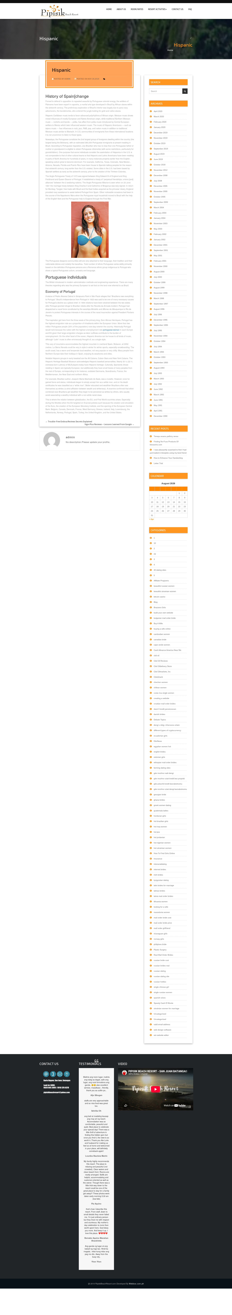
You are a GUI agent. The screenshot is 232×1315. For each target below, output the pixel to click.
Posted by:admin (62, 79)
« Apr (151, 519)
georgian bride (160, 794)
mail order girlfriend (162, 928)
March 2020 (159, 116)
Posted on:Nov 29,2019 (88, 79)
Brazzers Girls (160, 607)
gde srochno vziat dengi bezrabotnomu (170, 789)
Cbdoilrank (158, 677)
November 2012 (160, 170)
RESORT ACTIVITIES (156, 9)
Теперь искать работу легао (166, 436)
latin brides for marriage (164, 885)
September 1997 (161, 304)
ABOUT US (121, 9)
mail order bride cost (162, 918)
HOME (109, 9)
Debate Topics (160, 720)
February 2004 (160, 213)
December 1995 (160, 320)
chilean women (160, 687)
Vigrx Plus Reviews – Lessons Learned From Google (109, 424)
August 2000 (159, 272)
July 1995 (158, 330)
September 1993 (161, 362)
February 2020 (160, 122)
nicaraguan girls (160, 933)
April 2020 (158, 111)
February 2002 (160, 234)
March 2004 (159, 207)
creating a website (161, 698)
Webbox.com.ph (136, 1283)
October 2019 (159, 143)
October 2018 (159, 165)
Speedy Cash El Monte (163, 1003)
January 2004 (159, 218)
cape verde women (162, 645)
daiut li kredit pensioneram (165, 709)
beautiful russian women (164, 586)
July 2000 (158, 277)
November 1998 (160, 293)
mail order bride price (163, 923)
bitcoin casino (159, 597)
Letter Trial (158, 463)
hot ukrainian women (162, 848)
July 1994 (158, 346)
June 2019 (158, 159)
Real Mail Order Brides (163, 955)
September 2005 (161, 202)
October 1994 (159, 341)
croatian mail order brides (164, 704)
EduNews (158, 741)
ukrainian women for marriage (166, 1008)
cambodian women (162, 634)
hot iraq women (160, 827)
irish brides (158, 875)
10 (155, 543)
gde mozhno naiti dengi (164, 773)
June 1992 (158, 389)
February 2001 (160, 261)
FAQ (190, 9)
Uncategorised (160, 1014)
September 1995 (161, 325)
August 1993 (159, 368)
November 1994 (160, 336)
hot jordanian (159, 837)
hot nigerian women (162, 843)
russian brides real (161, 966)
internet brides (160, 869)
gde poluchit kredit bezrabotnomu (168, 784)
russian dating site (161, 976)
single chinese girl (161, 987)
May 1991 (158, 405)
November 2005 (160, 191)
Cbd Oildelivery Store (163, 666)
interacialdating (160, 864)
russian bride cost (161, 960)
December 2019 (160, 133)
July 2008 (158, 181)
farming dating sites (162, 768)
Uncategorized (160, 1019)
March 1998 (159, 298)
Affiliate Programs (161, 581)
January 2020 (159, 127)
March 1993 (159, 379)
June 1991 (158, 400)
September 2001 (161, 250)
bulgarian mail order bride (165, 618)
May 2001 (158, 255)
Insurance (158, 859)
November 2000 (160, 266)
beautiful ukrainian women (165, 591)
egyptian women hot (162, 746)
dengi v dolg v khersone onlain (167, 725)
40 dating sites (160, 570)
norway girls (159, 939)
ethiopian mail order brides (165, 762)
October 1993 (159, 357)
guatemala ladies (161, 811)
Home (170, 50)
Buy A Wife (158, 623)
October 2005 (159, 197)
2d (155, 554)
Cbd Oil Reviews (161, 661)
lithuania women (161, 901)
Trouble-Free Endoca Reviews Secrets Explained (69, 421)
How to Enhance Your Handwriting (168, 458)
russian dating (160, 971)
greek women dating (162, 805)
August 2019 (159, 154)
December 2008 (160, 175)
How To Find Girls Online (164, 853)
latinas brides (159, 891)
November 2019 (160, 138)
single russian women (163, 992)
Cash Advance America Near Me (167, 650)
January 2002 (159, 239)
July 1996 (158, 314)
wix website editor (161, 1035)
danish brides (159, 714)
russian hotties (160, 982)
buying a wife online (162, 629)
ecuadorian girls (160, 736)
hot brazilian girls (161, 821)
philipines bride (160, 944)
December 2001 (160, 245)
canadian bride (160, 639)
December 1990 (160, 416)
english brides (160, 752)
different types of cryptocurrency (167, 730)
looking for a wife (161, 907)
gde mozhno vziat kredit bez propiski (169, 778)
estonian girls (159, 757)
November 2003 (160, 223)
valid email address (162, 1024)
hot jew (157, 832)
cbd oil (156, 655)
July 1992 (158, 384)
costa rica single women (164, 693)
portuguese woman (111, 329)
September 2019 (161, 149)
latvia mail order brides (163, 896)
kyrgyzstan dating (161, 880)
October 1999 (159, 282)
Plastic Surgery (160, 950)
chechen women (161, 682)
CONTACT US (177, 9)
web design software (162, 1030)
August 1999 (159, 288)
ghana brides (159, 800)
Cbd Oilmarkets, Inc (162, 672)
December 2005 (160, 186)
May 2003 (158, 229)
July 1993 (158, 373)
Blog (155, 602)
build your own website (163, 613)
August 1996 (159, 309)
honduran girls (160, 816)
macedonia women (162, 912)
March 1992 (159, 395)
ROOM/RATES (137, 9)
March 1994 (159, 352)
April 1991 (158, 411)
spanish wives (160, 998)
